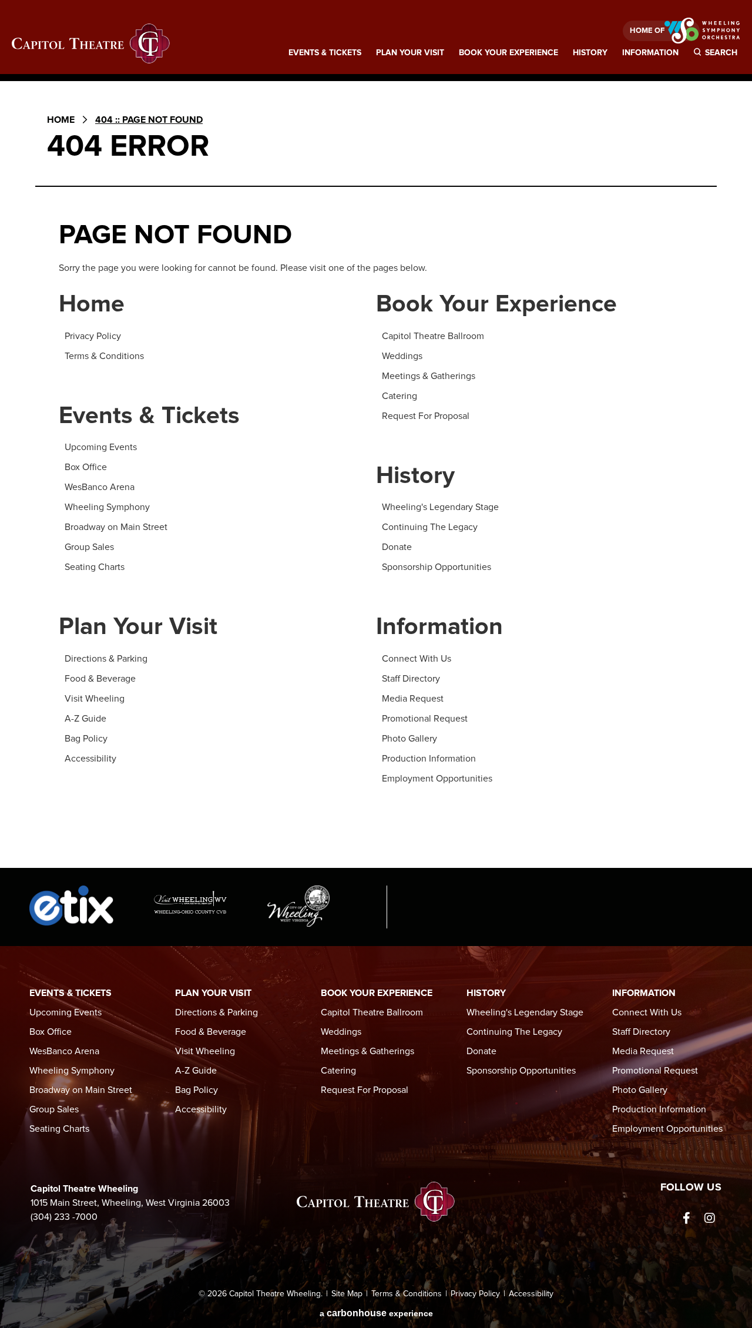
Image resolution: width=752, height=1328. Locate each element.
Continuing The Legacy (430, 527)
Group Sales (89, 547)
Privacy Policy (93, 336)
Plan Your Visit (410, 53)
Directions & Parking (106, 658)
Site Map (346, 1294)
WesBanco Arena (100, 487)
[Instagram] (709, 1218)
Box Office (86, 467)
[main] (376, 480)
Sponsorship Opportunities (436, 567)
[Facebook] (686, 1218)
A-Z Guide (85, 718)
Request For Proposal (425, 416)
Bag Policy (86, 738)
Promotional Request (425, 718)
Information (650, 53)
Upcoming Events (101, 447)
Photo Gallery (409, 738)
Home (61, 120)
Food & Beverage (100, 678)
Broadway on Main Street (116, 527)
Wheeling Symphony (107, 507)
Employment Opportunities (437, 778)
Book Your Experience (508, 53)
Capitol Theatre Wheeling (91, 44)
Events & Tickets (324, 53)
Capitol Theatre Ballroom (433, 336)
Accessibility (90, 758)
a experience (376, 1313)
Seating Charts (95, 567)
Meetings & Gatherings (428, 376)
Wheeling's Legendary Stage (440, 507)
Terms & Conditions (104, 356)
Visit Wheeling (95, 698)
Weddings (402, 356)
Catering (399, 396)
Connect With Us (416, 658)
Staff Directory (411, 678)
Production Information (429, 758)
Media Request (413, 698)
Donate (397, 547)
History (590, 53)
